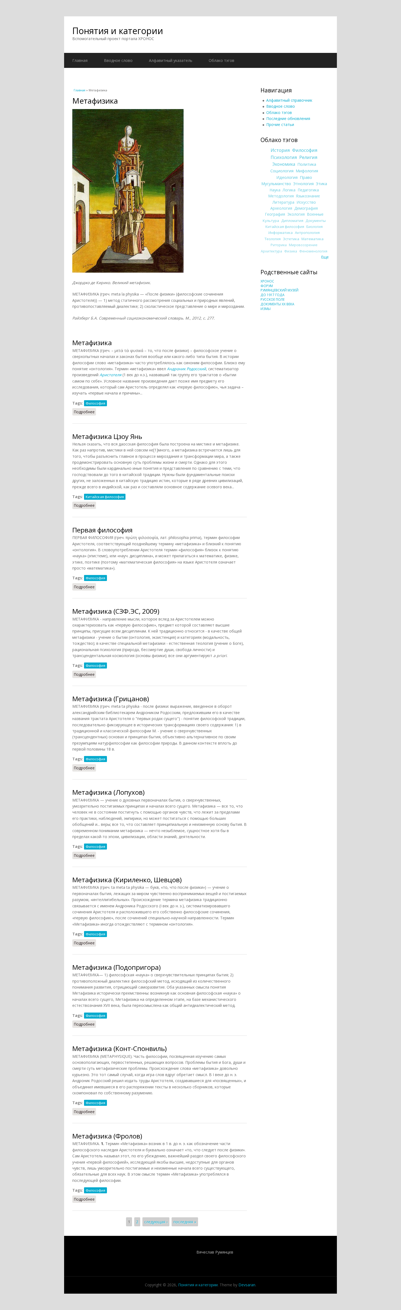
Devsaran (246, 1284)
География (275, 214)
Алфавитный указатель (170, 60)
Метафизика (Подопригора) (116, 967)
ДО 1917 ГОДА (273, 295)
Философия (95, 403)
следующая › (155, 1221)
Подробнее (85, 411)
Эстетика (291, 238)
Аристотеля (110, 374)
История (280, 150)
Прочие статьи (280, 124)
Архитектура (271, 251)
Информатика (280, 232)
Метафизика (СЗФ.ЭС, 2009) (115, 611)
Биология (314, 226)
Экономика (283, 164)
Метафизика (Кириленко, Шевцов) (127, 879)
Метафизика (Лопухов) (108, 792)
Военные (315, 214)
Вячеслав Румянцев (214, 1252)
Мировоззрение (303, 245)
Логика (289, 189)
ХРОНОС (267, 281)
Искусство (306, 202)
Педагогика (308, 189)
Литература (283, 202)
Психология (284, 157)
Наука (275, 189)
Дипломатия (292, 220)
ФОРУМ (267, 286)
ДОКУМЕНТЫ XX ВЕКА (277, 304)
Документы (316, 220)
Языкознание (308, 195)
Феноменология (313, 251)
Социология (282, 170)
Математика (312, 238)
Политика (306, 164)
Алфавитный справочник (289, 100)
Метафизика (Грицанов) (110, 698)
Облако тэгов (221, 60)
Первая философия (102, 529)
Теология (273, 238)
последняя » (184, 1221)
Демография (306, 208)
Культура (271, 220)
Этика (321, 183)
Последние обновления (288, 118)
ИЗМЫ (266, 308)
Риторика (279, 245)
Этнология (303, 183)
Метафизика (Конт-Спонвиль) (119, 1048)
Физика (290, 251)
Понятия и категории (117, 31)
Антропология (307, 232)
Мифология (307, 170)
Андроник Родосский (186, 368)
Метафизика (92, 342)
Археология (281, 208)
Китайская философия (105, 496)
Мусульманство (276, 183)
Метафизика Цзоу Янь (107, 436)
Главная (80, 60)
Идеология (287, 177)
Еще (325, 257)
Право (306, 177)
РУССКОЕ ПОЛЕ (273, 299)
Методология (281, 195)
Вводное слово (118, 60)
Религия (308, 157)
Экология (296, 214)
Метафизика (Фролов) (107, 1135)
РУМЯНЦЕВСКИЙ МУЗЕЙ (279, 290)
